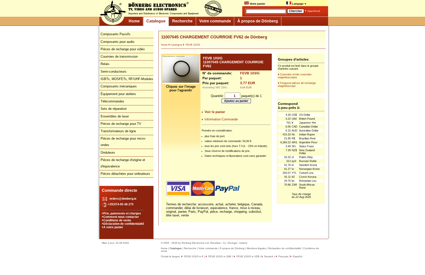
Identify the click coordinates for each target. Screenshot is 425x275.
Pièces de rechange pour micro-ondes (123, 142)
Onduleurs (108, 152)
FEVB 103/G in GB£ (219, 256)
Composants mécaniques (119, 86)
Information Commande (221, 119)
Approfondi (313, 11)
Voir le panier (215, 112)
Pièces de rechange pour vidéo (123, 49)
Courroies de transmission (119, 56)
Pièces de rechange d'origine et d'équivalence (123, 163)
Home (134, 21)
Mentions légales (256, 248)
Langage (297, 3)
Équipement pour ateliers (118, 94)
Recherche (182, 21)
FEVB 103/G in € (193, 256)
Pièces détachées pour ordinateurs (125, 174)
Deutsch (268, 256)
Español (297, 256)
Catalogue (156, 21)
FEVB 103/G (192, 44)
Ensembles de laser (115, 116)
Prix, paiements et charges (122, 213)
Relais (105, 64)
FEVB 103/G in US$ (247, 256)
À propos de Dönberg (257, 21)
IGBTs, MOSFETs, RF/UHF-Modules (127, 79)
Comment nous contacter (121, 217)
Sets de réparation (114, 109)
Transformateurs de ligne (118, 131)
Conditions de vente (117, 220)
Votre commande (215, 21)
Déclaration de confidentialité (123, 224)
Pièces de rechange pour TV (121, 124)
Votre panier (257, 3)
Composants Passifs (115, 34)
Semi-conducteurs (113, 71)
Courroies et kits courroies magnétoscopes (295, 76)
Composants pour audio (117, 42)
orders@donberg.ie (123, 198)
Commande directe (119, 190)
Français (283, 256)
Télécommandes (112, 101)
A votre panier (113, 227)
